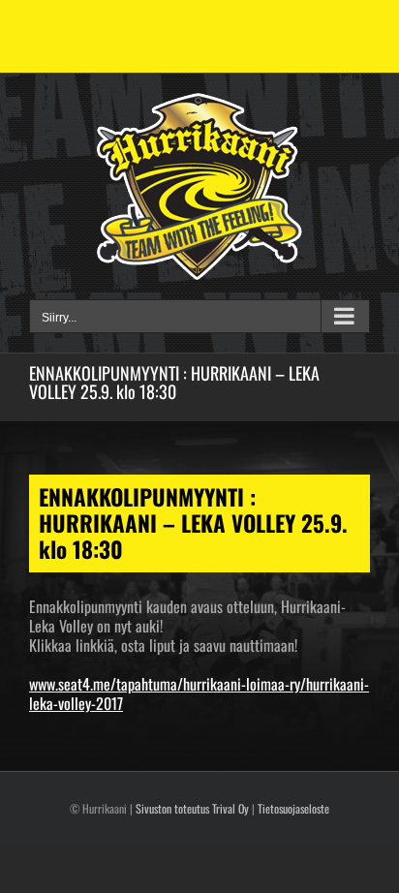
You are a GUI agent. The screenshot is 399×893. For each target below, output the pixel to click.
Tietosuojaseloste (293, 808)
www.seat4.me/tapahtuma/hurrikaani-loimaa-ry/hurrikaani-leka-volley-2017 (199, 693)
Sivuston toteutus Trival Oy (192, 808)
